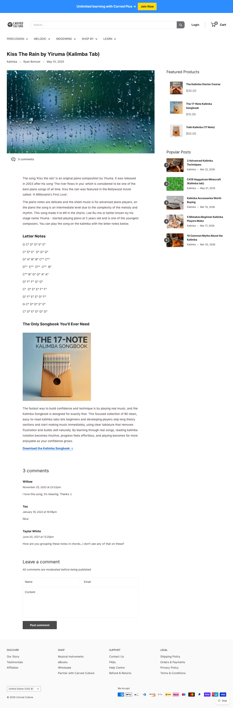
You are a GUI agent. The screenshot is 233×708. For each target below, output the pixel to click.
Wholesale (64, 667)
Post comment (39, 625)
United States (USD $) (21, 688)
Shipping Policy (170, 656)
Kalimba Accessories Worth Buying (204, 200)
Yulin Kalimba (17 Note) (200, 127)
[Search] (181, 24)
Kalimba (12, 61)
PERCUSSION (15, 38)
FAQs (112, 662)
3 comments (26, 159)
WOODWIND (64, 38)
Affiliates (12, 667)
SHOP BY (88, 38)
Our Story (13, 656)
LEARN (107, 38)
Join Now (147, 6)
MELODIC (40, 38)
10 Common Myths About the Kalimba (205, 237)
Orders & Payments (172, 662)
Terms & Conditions (173, 673)
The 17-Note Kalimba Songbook (199, 105)
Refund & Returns (120, 673)
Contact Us (116, 656)
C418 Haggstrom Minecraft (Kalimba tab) (204, 181)
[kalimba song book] (57, 332)
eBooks (63, 662)
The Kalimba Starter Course (203, 84)
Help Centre (117, 667)
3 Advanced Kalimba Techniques (200, 162)
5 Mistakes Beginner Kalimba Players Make (205, 218)
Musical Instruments (71, 656)
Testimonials (15, 662)
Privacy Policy (169, 667)
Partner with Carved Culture (76, 673)
